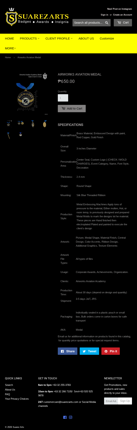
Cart (125, 22)
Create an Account (122, 15)
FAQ (7, 394)
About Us (10, 389)
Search (9, 384)
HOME (9, 38)
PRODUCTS (29, 38)
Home (8, 57)
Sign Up (125, 400)
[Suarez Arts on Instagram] (70, 417)
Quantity (62, 91)
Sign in (104, 15)
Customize (107, 38)
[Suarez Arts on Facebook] (65, 417)
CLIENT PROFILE (58, 38)
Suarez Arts (18, 427)
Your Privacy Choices (17, 398)
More (9, 48)
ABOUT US (86, 38)
